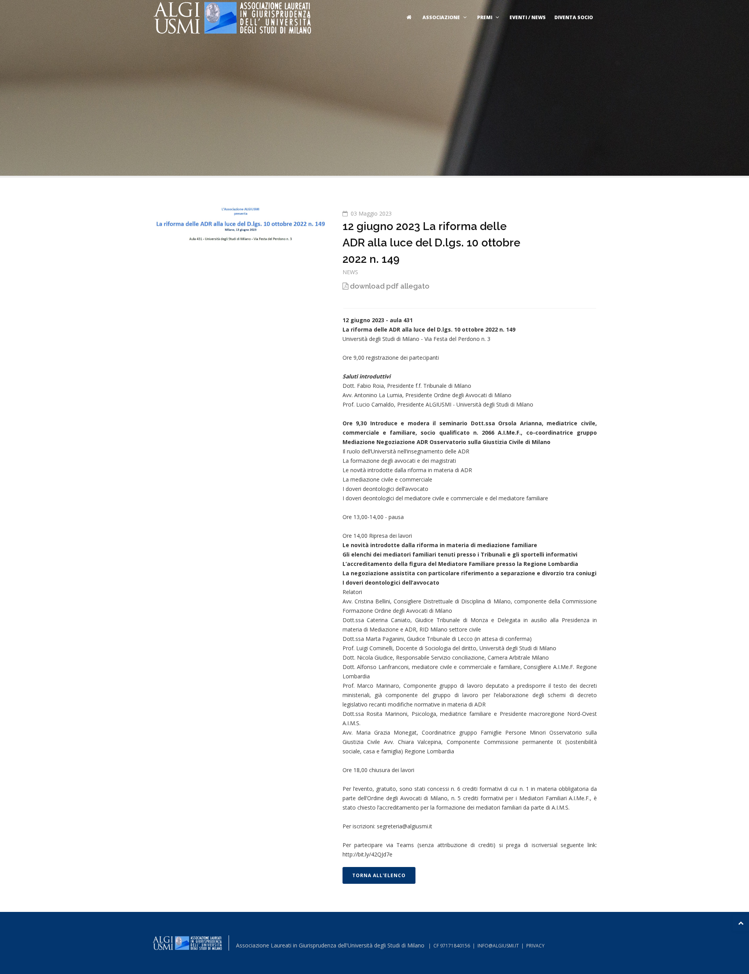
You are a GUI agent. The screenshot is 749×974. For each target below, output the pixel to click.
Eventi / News (527, 17)
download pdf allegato (389, 286)
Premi (484, 17)
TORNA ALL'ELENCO (379, 875)
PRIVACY (535, 945)
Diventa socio (573, 17)
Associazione (441, 17)
